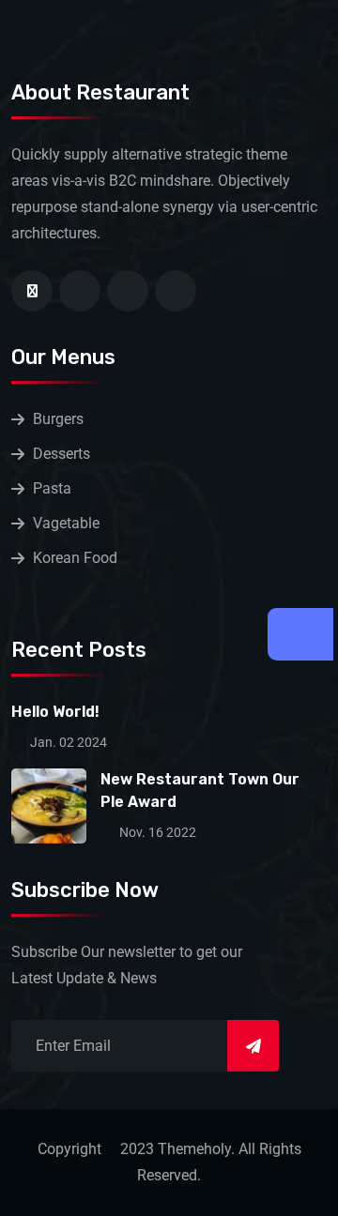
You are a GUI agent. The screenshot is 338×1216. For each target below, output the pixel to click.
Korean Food (75, 558)
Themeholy (194, 1149)
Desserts (61, 454)
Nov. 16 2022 (156, 832)
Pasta (52, 488)
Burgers (58, 419)
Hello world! (55, 712)
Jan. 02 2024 (67, 742)
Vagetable (66, 523)
